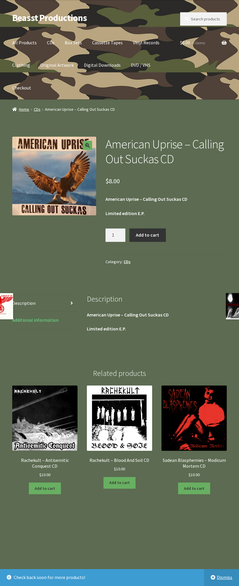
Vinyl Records (146, 42)
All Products (24, 42)
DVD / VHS (140, 65)
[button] (87, 145)
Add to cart (147, 235)
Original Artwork (57, 65)
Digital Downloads (102, 65)
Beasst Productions (49, 18)
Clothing (21, 65)
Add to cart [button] (45, 488)
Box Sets (73, 42)
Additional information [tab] (35, 320)
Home (24, 109)
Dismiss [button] (224, 577)
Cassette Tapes (107, 42)
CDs (51, 42)
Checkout (21, 88)
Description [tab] (24, 303)
